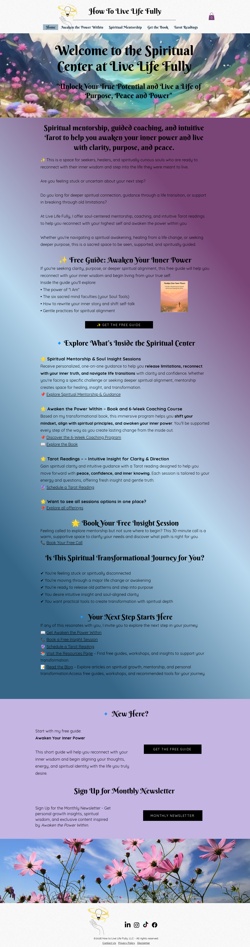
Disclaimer (143, 943)
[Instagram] (136, 925)
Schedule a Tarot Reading (70, 487)
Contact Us (109, 943)
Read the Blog (59, 666)
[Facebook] (154, 925)
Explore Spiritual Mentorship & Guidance (83, 394)
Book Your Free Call (64, 542)
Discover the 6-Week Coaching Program (83, 437)
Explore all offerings (64, 507)
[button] (211, 16)
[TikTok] (145, 925)
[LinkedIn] (127, 925)
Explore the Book (62, 444)
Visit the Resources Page (69, 653)
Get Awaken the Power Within (74, 632)
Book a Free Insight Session (72, 639)
